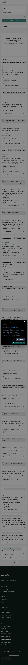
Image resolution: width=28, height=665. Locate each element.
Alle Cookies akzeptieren (19, 342)
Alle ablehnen (20, 339)
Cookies (12, 327)
